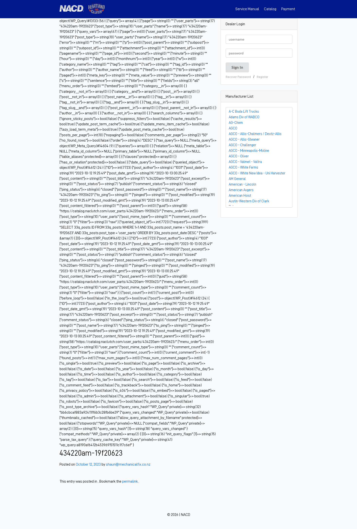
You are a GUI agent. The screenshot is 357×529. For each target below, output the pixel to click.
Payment (288, 9)
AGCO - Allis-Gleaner (244, 139)
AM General (237, 178)
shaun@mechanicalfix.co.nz (128, 464)
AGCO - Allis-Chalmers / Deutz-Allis (255, 134)
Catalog (270, 9)
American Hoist (240, 195)
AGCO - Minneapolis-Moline (249, 150)
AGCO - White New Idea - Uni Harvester (257, 173)
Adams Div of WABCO (244, 117)
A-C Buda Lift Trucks (244, 111)
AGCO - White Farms (243, 167)
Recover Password (238, 76)
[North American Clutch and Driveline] (74, 9)
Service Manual (247, 9)
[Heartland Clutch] (96, 9)
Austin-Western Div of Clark (249, 201)
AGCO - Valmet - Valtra (245, 161)
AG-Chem (236, 122)
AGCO (233, 128)
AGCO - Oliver (239, 156)
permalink (130, 481)
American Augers (241, 190)
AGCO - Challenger (242, 145)
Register (262, 76)
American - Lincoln (242, 184)
